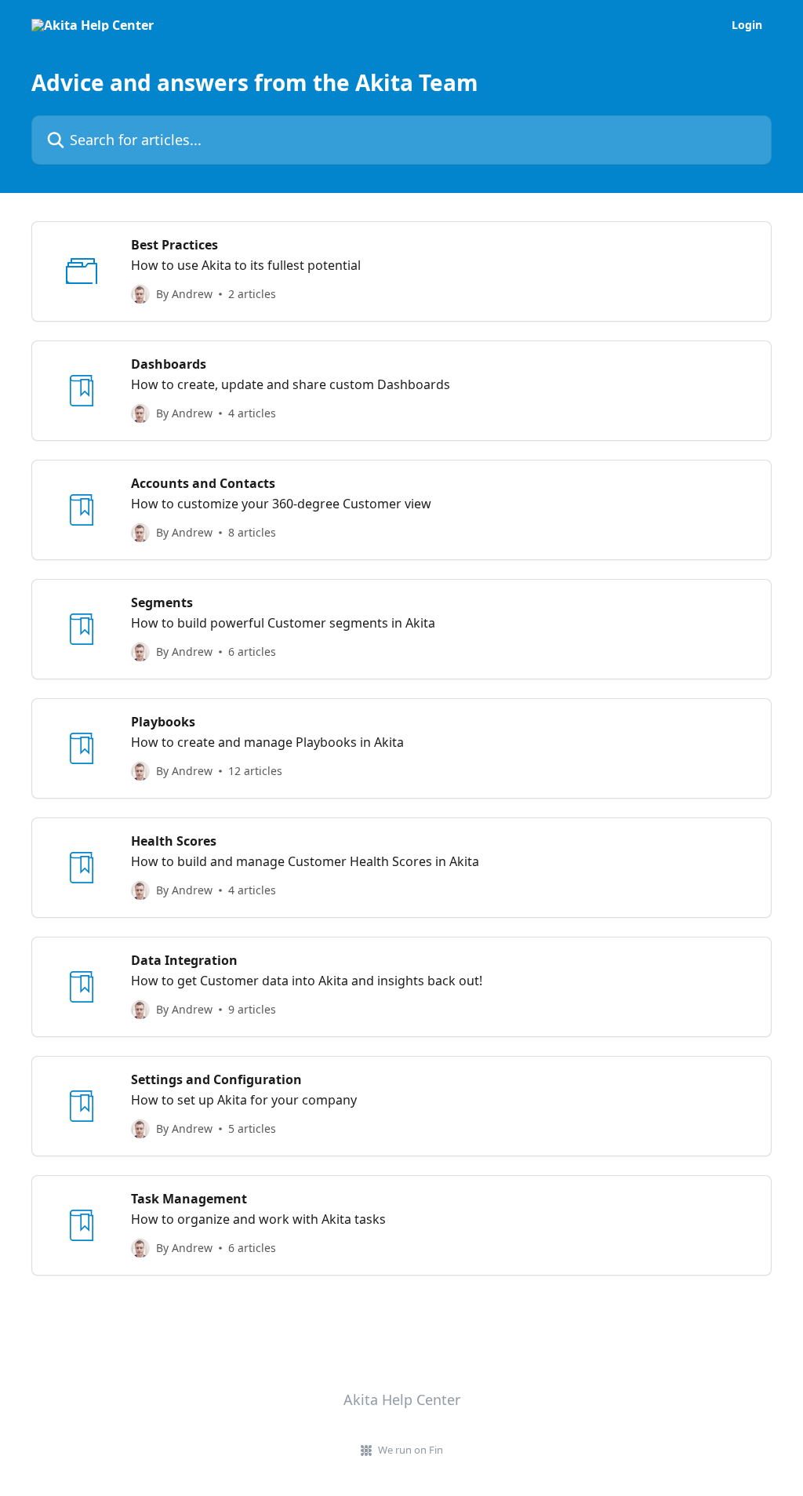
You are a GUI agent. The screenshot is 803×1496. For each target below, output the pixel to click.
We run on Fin (410, 1450)
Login (747, 25)
